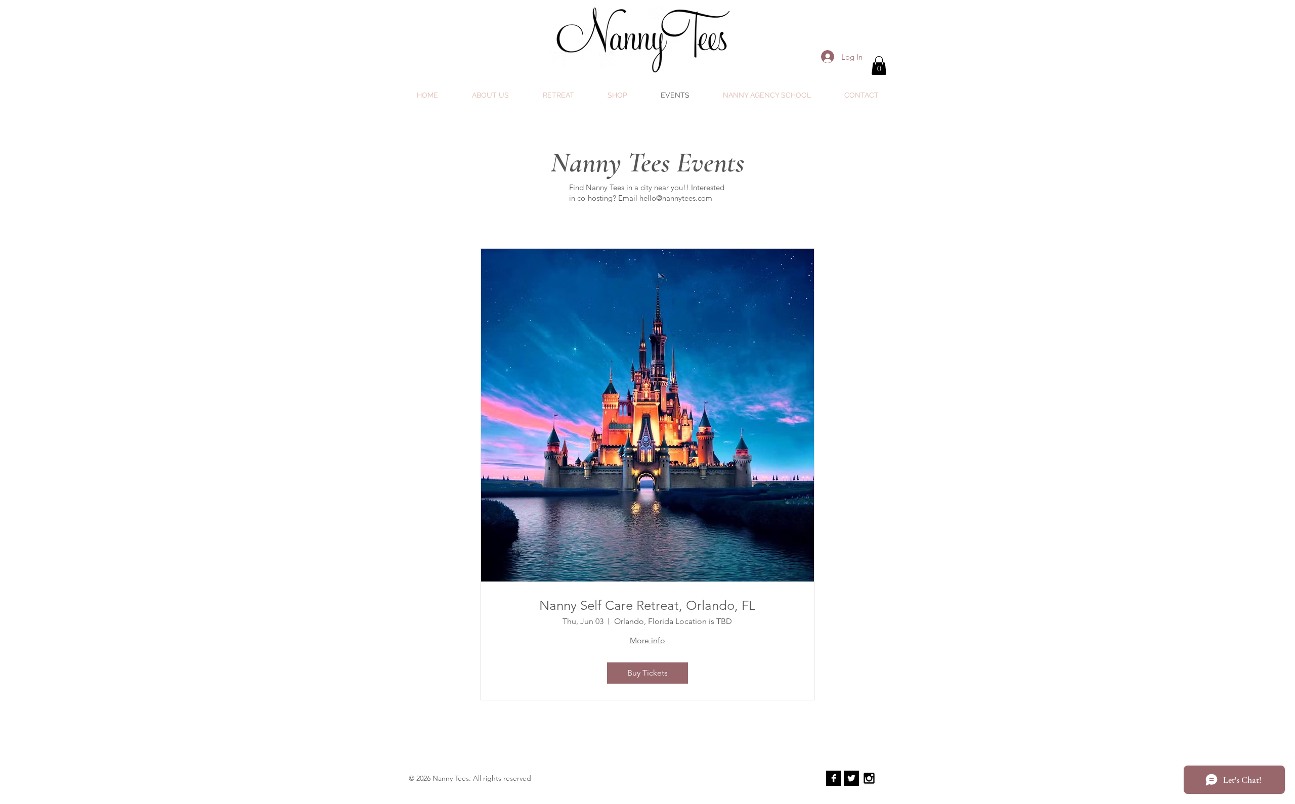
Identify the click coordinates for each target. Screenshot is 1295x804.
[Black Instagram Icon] (869, 778)
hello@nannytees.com (675, 198)
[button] (879, 65)
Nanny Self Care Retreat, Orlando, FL (647, 605)
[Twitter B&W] (851, 778)
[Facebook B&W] (833, 778)
